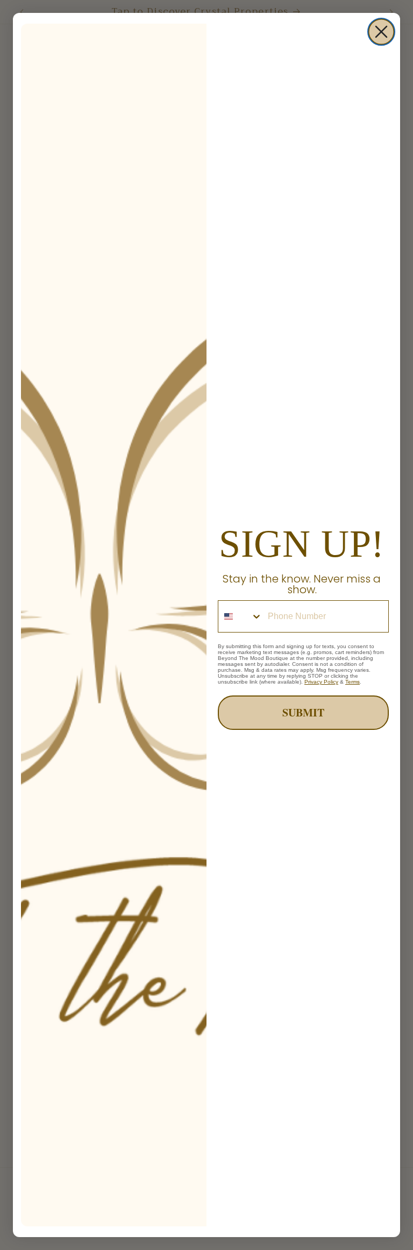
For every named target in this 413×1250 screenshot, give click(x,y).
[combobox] (240, 616)
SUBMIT (303, 712)
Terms (352, 682)
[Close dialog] (381, 31)
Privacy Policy (321, 682)
